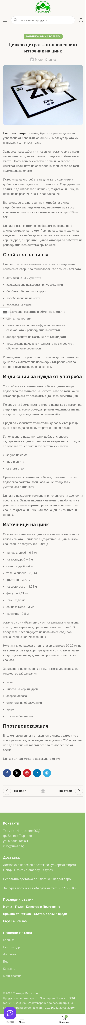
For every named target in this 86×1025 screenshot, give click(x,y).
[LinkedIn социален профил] (37, 773)
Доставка (9, 954)
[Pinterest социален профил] (27, 773)
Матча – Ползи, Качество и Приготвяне (31, 906)
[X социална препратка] (17, 773)
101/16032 (52, 1007)
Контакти (9, 968)
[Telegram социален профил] (47, 773)
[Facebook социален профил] (7, 773)
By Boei (10, 1021)
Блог (6, 961)
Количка (8, 940)
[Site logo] (43, 6)
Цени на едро (12, 947)
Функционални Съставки (43, 36)
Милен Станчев (46, 59)
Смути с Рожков (15, 921)
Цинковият (10, 133)
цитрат (23, 133)
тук (58, 758)
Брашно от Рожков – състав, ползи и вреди (35, 913)
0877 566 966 (67, 888)
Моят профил (12, 976)
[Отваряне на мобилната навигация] (5, 20)
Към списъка (43, 791)
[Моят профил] (81, 20)
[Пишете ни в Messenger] (10, 1013)
